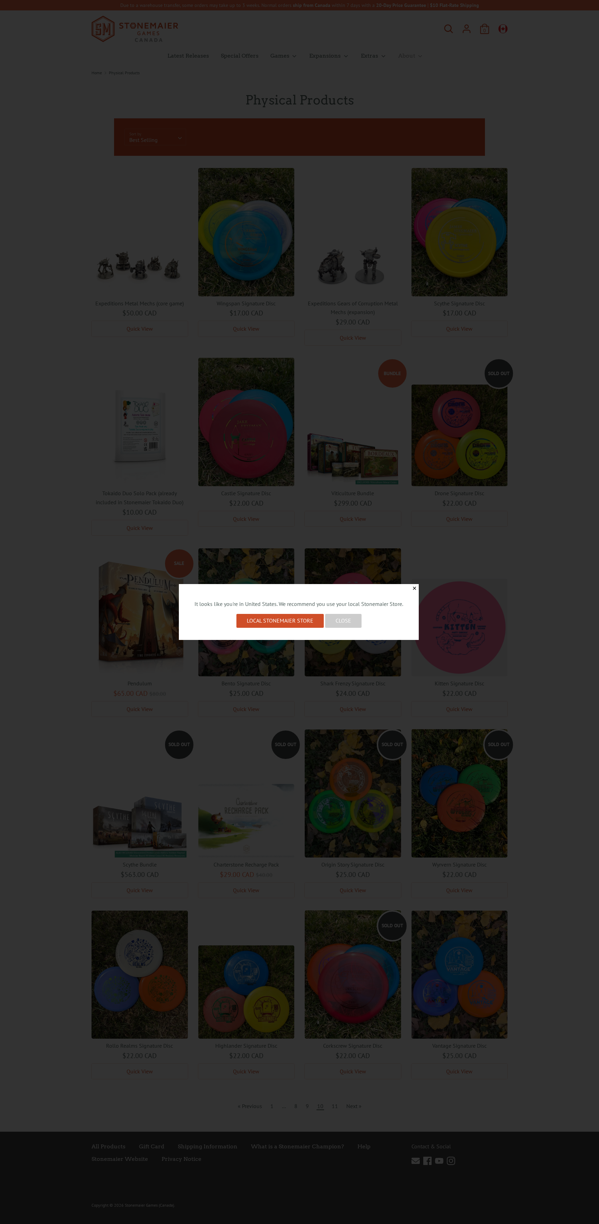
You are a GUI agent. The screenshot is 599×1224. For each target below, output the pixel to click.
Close (343, 620)
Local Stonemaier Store (280, 620)
